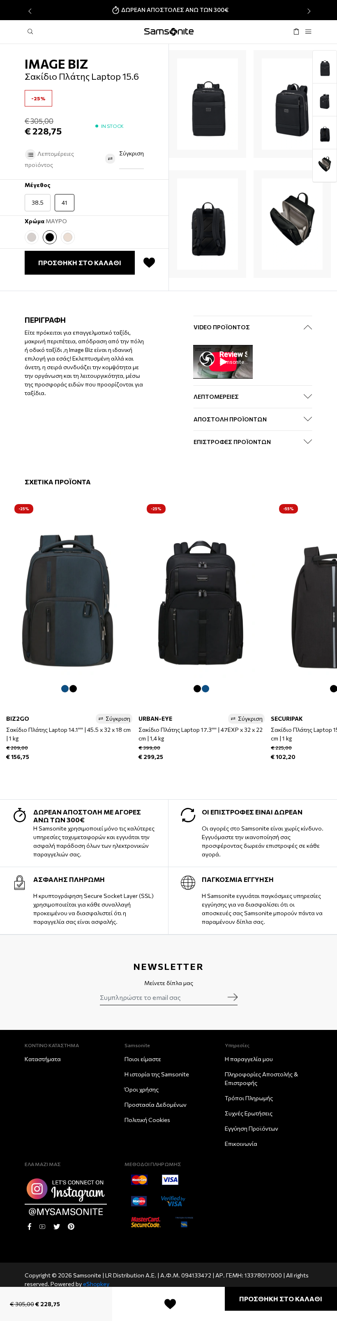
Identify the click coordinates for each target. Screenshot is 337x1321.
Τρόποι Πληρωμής (249, 1097)
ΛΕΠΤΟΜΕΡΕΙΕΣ (216, 396)
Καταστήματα (43, 1058)
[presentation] (29, 11)
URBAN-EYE (155, 718)
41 (64, 202)
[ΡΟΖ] (67, 237)
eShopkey (96, 1283)
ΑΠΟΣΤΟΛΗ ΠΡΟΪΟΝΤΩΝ (230, 419)
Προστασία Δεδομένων (156, 1104)
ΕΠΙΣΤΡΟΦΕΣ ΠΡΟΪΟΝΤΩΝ (232, 441)
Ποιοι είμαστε (143, 1058)
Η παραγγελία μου (249, 1058)
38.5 (38, 202)
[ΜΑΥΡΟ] (49, 237)
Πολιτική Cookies (147, 1119)
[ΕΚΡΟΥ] (31, 237)
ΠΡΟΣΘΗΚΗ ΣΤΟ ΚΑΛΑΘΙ (280, 1298)
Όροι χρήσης (142, 1089)
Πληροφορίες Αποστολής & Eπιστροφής (261, 1078)
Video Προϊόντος (222, 327)
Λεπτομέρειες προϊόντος (49, 159)
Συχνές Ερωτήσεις (248, 1113)
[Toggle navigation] (308, 32)
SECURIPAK (287, 718)
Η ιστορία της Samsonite (157, 1074)
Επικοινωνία (241, 1143)
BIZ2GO (17, 718)
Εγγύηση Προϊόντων (251, 1128)
